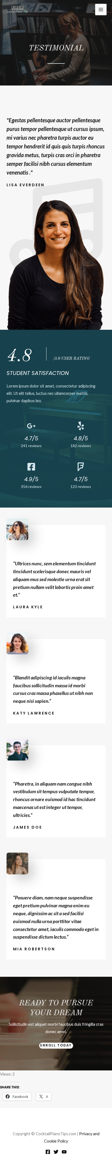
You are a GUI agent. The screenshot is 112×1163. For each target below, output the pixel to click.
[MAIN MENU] (101, 9)
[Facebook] (47, 1151)
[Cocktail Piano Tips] (17, 9)
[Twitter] (56, 1151)
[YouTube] (64, 1151)
